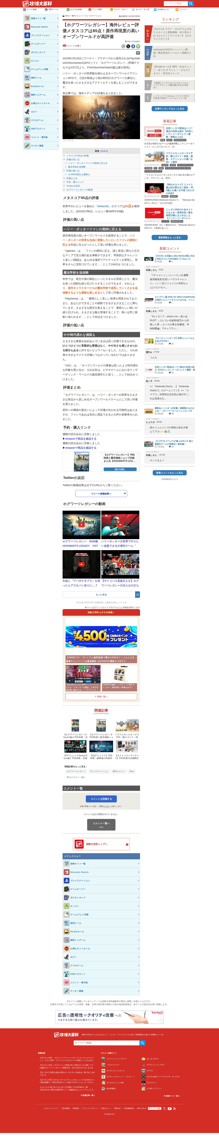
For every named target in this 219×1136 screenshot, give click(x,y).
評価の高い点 (73, 159)
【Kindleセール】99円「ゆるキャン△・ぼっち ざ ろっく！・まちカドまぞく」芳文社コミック (172, 70)
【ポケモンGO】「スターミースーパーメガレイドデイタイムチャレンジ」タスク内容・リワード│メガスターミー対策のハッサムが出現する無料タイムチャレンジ (66, 1060)
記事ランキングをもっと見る (169, 108)
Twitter (164, 1108)
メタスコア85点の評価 (77, 155)
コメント (183, 9)
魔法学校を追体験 (76, 167)
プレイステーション (99, 771)
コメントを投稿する (101, 799)
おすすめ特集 (76, 9)
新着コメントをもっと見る (169, 472)
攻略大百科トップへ (96, 844)
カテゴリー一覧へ (77, 777)
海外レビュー (119, 771)
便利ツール (53, 9)
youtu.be (70, 140)
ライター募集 (156, 1108)
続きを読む (120, 469)
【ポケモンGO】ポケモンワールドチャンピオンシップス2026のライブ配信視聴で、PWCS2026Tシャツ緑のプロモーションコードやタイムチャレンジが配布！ (67, 1082)
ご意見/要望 (65, 1108)
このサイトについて (50, 1108)
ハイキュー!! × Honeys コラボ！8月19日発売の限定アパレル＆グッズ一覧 (171, 97)
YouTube (170, 1108)
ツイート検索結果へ (101, 493)
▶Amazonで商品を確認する (80, 438)
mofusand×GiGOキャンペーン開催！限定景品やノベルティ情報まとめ (172, 52)
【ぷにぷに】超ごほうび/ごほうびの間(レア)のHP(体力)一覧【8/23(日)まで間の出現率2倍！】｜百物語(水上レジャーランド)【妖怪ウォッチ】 (67, 1089)
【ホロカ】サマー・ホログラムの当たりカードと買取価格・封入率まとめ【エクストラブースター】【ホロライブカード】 (172, 34)
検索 (191, 3)
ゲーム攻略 (32, 9)
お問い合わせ (141, 1108)
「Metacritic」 (103, 206)
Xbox (131, 771)
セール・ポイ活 (142, 9)
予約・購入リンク (75, 182)
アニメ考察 (97, 9)
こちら (107, 806)
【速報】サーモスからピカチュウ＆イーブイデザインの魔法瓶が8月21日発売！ (171, 85)
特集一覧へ (102, 696)
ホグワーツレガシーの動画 (79, 190)
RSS (174, 1108)
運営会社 (117, 1108)
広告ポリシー (106, 1108)
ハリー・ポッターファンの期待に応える (87, 163)
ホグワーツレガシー (76, 771)
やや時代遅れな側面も (78, 174)
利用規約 (76, 1108)
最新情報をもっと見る (170, 237)
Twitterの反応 (73, 186)
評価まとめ (71, 178)
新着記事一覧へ (88, 1095)
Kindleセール (163, 9)
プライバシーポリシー (90, 1108)
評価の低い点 (73, 170)
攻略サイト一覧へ (172, 1096)
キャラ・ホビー (121, 9)
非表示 (104, 151)
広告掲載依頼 (129, 1108)
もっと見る (101, 594)
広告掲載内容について (169, 479)
